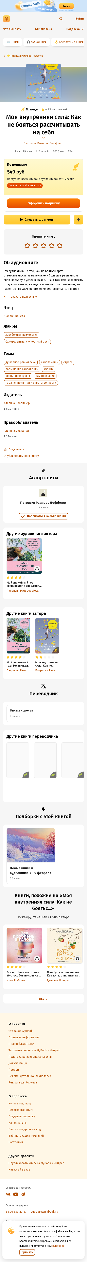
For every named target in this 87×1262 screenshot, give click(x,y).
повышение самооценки (21, 369)
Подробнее (57, 1245)
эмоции (48, 369)
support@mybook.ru (44, 1211)
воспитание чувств (18, 376)
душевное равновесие (20, 362)
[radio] (27, 245)
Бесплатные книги (71, 42)
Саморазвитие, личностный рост (27, 341)
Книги (15, 42)
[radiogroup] (43, 246)
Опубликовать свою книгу (21, 456)
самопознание (45, 376)
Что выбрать (12, 29)
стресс (67, 362)
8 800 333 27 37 (16, 1211)
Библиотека (43, 29)
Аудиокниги (39, 42)
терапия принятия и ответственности (30, 382)
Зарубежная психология (21, 335)
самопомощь (49, 362)
